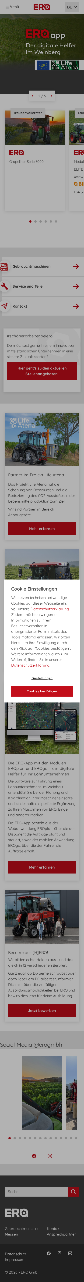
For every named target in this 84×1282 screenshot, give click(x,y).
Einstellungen (42, 678)
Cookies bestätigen (42, 691)
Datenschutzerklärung (50, 609)
